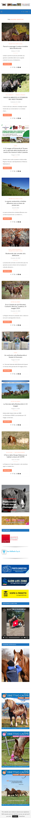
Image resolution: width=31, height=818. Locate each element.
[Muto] (25, 637)
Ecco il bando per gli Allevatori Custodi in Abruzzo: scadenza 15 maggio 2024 (15, 306)
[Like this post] (10, 67)
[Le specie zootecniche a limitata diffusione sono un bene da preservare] (15, 187)
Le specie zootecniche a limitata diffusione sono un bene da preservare (15, 203)
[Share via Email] (20, 67)
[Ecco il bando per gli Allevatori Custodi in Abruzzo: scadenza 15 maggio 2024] (15, 290)
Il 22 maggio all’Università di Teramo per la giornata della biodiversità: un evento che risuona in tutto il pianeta (15, 150)
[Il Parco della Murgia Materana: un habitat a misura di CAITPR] (15, 440)
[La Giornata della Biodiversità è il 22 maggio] (15, 389)
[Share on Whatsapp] (16, 67)
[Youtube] (27, 11)
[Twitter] (23, 11)
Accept (15, 816)
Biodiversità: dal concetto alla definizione (15, 254)
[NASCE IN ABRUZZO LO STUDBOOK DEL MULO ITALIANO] (15, 83)
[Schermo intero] (27, 637)
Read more (7, 64)
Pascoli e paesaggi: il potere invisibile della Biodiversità (15, 47)
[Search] (29, 11)
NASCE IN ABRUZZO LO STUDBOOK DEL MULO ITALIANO (15, 98)
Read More (22, 816)
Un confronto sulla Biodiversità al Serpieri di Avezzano (15, 356)
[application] (15, 623)
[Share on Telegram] (18, 67)
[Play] (3, 637)
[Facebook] (21, 11)
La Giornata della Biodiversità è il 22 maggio (15, 405)
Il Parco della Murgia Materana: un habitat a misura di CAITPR (15, 456)
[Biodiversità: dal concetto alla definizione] (15, 237)
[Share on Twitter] (14, 67)
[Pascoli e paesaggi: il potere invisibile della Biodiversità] (15, 32)
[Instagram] (25, 11)
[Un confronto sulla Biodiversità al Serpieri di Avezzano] (15, 341)
